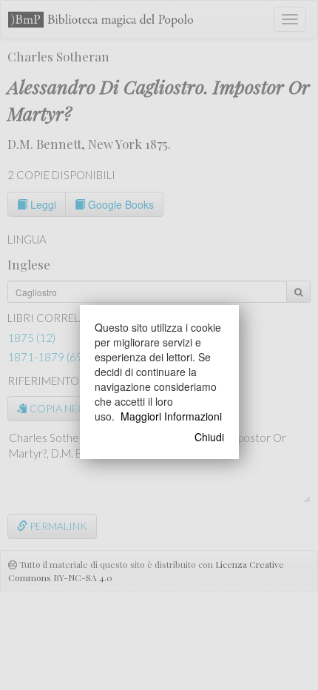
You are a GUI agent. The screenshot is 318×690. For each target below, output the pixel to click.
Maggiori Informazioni (171, 416)
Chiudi (209, 436)
